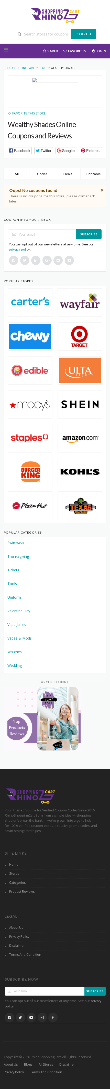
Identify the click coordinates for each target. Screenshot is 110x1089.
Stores (14, 873)
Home (13, 864)
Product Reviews (22, 891)
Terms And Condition (25, 954)
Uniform (14, 597)
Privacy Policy (19, 936)
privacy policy (19, 249)
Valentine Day (18, 610)
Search (83, 34)
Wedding (14, 665)
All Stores (46, 1064)
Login (100, 51)
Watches (14, 651)
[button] (20, 150)
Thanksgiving (18, 556)
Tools (12, 583)
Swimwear (16, 542)
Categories (17, 882)
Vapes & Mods (19, 638)
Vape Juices (16, 624)
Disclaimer (17, 945)
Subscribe (88, 234)
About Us (16, 927)
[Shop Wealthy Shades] (55, 91)
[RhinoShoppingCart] (55, 14)
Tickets (13, 570)
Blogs (28, 1064)
